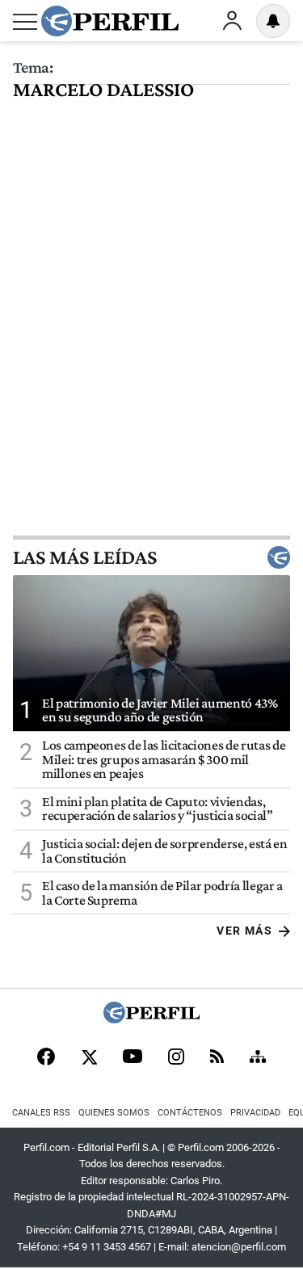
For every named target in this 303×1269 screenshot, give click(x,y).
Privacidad (255, 1112)
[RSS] (217, 1057)
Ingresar (232, 21)
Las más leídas (85, 557)
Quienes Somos (113, 1112)
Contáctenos (190, 1112)
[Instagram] (176, 1058)
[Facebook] (46, 1058)
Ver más (244, 930)
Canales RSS (41, 1112)
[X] (89, 1058)
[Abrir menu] (25, 22)
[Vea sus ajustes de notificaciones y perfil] (273, 21)
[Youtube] (132, 1057)
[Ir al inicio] (110, 21)
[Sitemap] (258, 1058)
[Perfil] (151, 1019)
